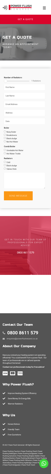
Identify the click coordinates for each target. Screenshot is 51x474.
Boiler (6, 128)
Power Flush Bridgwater (11, 465)
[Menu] (44, 8)
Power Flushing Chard (29, 451)
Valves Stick (11, 169)
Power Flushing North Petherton (20, 460)
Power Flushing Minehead (25, 458)
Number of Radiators (13, 78)
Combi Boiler (9, 146)
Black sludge (12, 138)
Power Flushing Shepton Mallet (28, 456)
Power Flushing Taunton (11, 451)
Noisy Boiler (11, 132)
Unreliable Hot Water (15, 150)
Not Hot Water (12, 142)
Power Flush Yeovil (28, 465)
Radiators (8, 158)
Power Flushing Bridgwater (27, 453)
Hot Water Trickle (14, 154)
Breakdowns (12, 135)
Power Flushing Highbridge (22, 463)
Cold (8, 162)
